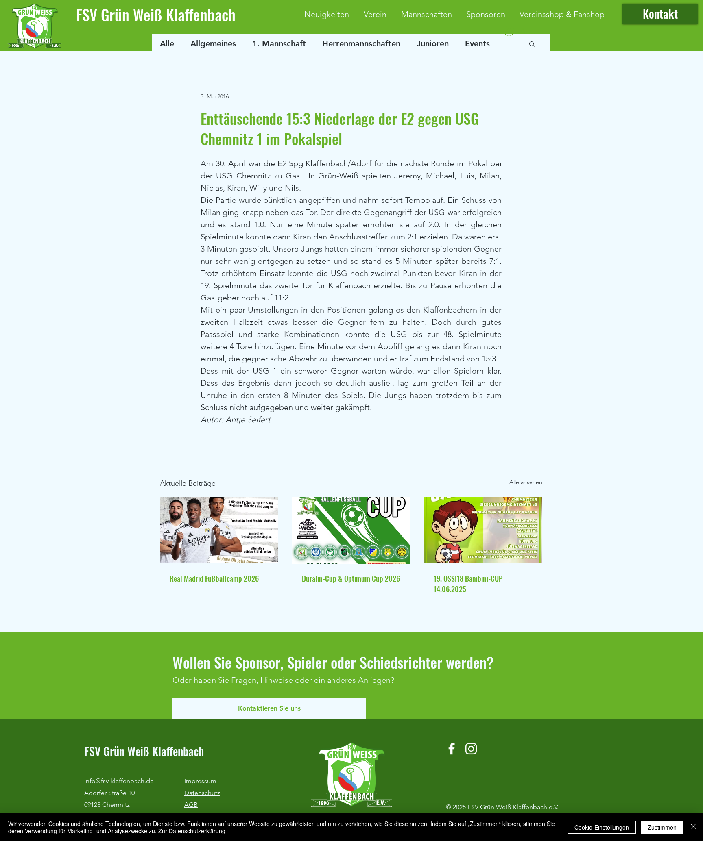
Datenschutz (202, 793)
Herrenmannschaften (361, 43)
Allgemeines (213, 43)
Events (477, 43)
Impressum (200, 781)
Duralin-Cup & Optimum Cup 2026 (351, 578)
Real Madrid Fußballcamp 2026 (214, 578)
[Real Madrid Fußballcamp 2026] (219, 530)
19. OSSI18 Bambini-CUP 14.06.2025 (468, 583)
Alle (167, 43)
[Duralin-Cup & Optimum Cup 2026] (351, 530)
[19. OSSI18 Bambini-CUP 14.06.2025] (483, 530)
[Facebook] (451, 748)
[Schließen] (693, 827)
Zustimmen (662, 827)
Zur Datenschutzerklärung (191, 831)
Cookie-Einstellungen (601, 827)
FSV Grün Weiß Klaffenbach (156, 14)
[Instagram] (471, 748)
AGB (191, 804)
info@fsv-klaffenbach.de (119, 781)
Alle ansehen (525, 482)
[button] (532, 43)
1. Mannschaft (279, 43)
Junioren (433, 43)
